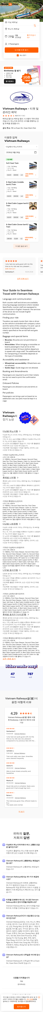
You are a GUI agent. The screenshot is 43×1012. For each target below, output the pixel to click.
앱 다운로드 (10, 81)
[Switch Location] (35, 25)
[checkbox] (18, 55)
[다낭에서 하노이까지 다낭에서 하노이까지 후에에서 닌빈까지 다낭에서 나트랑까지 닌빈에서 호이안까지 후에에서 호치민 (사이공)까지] (21, 146)
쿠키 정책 (30, 999)
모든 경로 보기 (9, 659)
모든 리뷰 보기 (23, 278)
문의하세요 (21, 984)
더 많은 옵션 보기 (21, 246)
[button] (40, 4)
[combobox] (22, 22)
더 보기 (21, 811)
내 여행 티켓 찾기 (21, 50)
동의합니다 (21, 1006)
